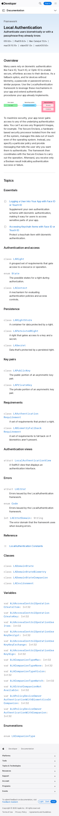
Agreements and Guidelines (40, 812)
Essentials (10, 190)
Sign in (47, 3)
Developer (13, 749)
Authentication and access (22, 247)
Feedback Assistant (10, 802)
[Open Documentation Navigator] (4, 10)
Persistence (12, 309)
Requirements (13, 402)
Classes (9, 555)
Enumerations (13, 725)
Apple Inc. (21, 808)
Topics (9, 180)
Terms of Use (7, 812)
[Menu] (55, 3)
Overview (11, 61)
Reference (10, 535)
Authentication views (18, 449)
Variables (10, 593)
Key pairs (10, 359)
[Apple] (4, 748)
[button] (40, 3)
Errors (8, 478)
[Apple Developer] (9, 3)
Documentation (15, 10)
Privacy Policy (21, 812)
